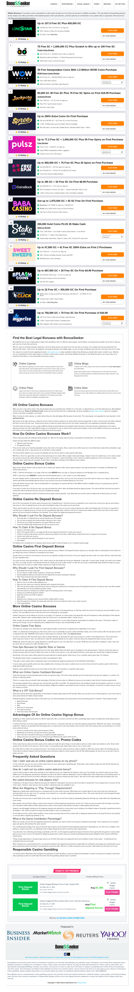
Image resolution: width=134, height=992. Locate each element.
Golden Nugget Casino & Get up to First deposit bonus (59, 909)
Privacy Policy (81, 983)
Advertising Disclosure (47, 957)
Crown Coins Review (45, 50)
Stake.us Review (43, 228)
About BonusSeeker (31, 957)
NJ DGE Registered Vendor (80, 957)
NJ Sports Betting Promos (94, 877)
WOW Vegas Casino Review (48, 73)
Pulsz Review (42, 143)
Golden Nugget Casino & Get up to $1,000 (56, 892)
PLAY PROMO (112, 892)
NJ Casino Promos (39, 877)
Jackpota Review (44, 97)
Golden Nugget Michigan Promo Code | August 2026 (59, 884)
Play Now (112, 30)
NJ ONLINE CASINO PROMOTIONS (71, 918)
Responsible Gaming (62, 957)
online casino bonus (53, 352)
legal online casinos (97, 411)
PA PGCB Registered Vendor (99, 957)
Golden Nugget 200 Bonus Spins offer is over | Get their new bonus (65, 901)
